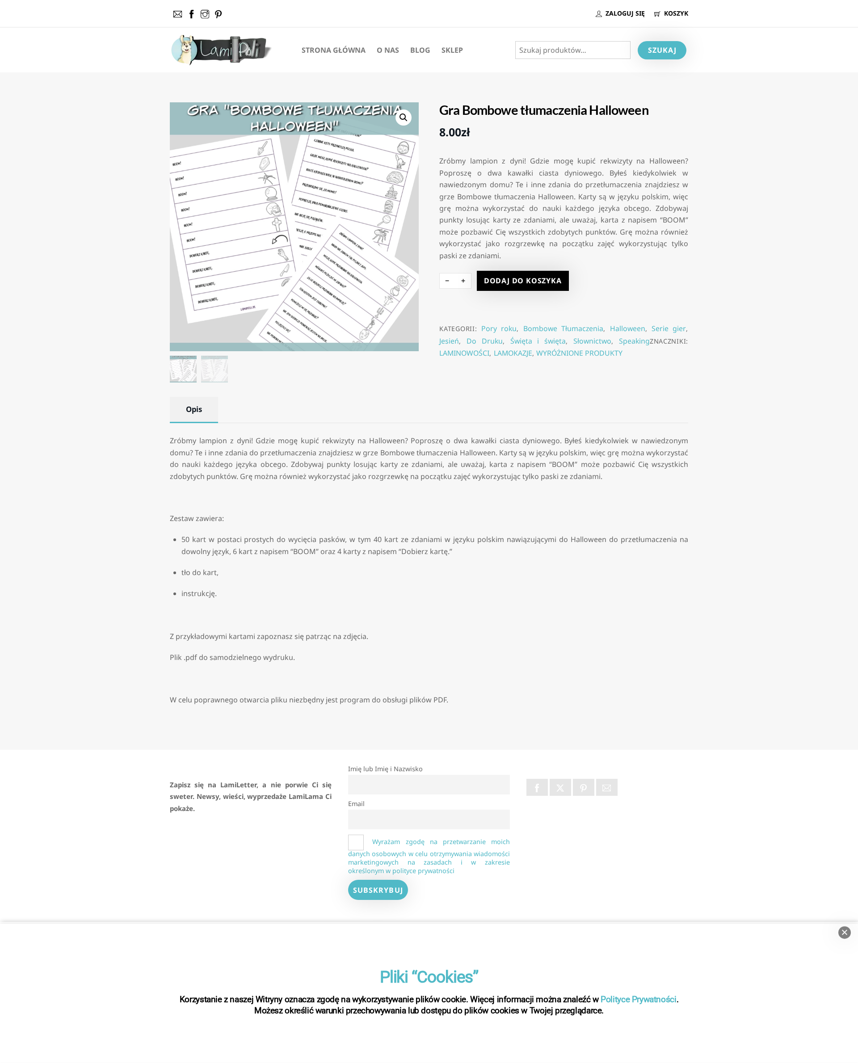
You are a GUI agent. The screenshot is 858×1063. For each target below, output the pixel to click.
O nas (388, 50)
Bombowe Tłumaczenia (563, 328)
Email (356, 803)
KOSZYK (675, 13)
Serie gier (669, 328)
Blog (420, 50)
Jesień (449, 341)
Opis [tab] (194, 409)
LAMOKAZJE (513, 353)
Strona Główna (334, 50)
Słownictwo (592, 341)
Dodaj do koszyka (523, 281)
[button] (403, 117)
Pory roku (499, 328)
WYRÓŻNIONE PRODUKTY (579, 353)
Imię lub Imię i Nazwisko (385, 769)
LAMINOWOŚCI (464, 353)
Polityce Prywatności (638, 999)
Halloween (627, 328)
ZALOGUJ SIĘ (624, 13)
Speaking (634, 341)
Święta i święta (538, 341)
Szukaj (662, 50)
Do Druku (485, 341)
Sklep (452, 50)
